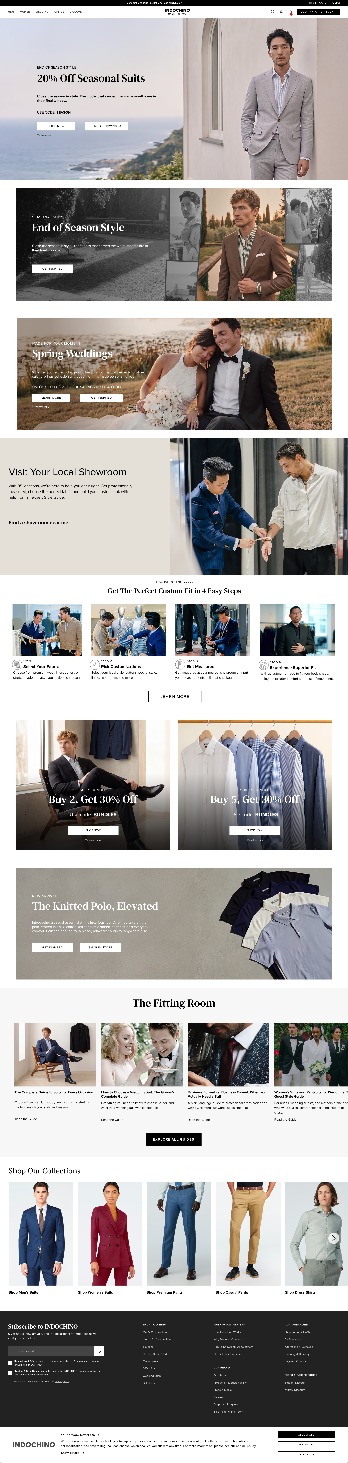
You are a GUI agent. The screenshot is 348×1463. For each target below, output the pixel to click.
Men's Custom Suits (155, 1332)
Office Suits (150, 1368)
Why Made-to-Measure (228, 1339)
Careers (219, 1397)
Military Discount (295, 1390)
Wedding (42, 12)
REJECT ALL (306, 1454)
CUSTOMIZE (304, 1444)
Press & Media (223, 1390)
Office (59, 12)
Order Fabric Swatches (228, 1354)
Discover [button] (77, 12)
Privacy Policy (62, 1381)
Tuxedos (148, 1347)
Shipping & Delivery (297, 1354)
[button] (281, 12)
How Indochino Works (227, 1332)
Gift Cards (149, 1383)
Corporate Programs (226, 1404)
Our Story (220, 1375)
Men (11, 12)
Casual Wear (150, 1361)
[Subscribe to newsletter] (99, 1351)
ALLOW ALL (306, 1434)
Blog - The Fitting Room (228, 1411)
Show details (70, 1452)
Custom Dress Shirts (155, 1354)
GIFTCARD (319, 2)
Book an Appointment (318, 12)
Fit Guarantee (293, 1339)
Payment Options (295, 1361)
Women (25, 12)
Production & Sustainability (230, 1382)
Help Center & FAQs (297, 1332)
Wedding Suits (152, 1376)
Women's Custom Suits (157, 1339)
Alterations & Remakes (299, 1347)
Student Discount (295, 1382)
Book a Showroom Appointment (233, 1347)
